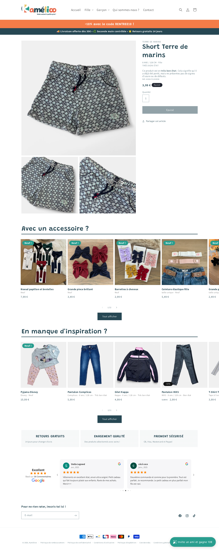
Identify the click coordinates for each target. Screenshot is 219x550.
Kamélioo (33, 542)
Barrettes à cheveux (126, 289)
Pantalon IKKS (170, 392)
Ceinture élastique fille (175, 289)
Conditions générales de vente (166, 542)
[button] (89, 10)
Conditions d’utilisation (104, 542)
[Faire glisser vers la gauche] (102, 307)
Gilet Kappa (122, 392)
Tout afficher (109, 316)
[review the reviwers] (119, 464)
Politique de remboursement (52, 542)
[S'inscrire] (75, 515)
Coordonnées (145, 542)
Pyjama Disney (29, 392)
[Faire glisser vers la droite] (116, 307)
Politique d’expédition (127, 542)
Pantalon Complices (79, 392)
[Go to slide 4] (125, 490)
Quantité (146, 92)
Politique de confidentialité (79, 542)
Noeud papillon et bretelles (37, 289)
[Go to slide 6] (130, 490)
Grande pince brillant (80, 289)
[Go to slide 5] (128, 490)
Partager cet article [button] (156, 121)
